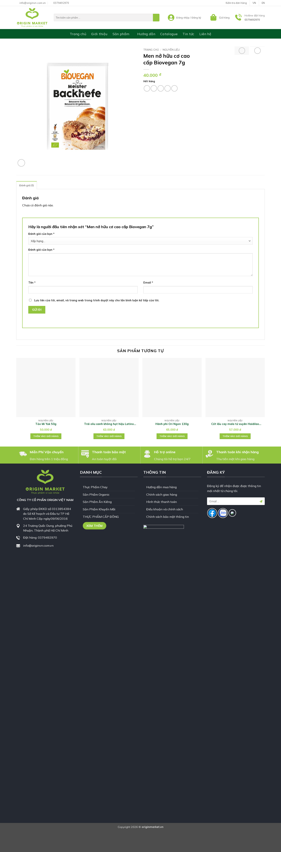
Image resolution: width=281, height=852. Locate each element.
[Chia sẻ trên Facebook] (147, 88)
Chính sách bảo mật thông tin (167, 517)
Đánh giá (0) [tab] (26, 185)
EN (263, 2)
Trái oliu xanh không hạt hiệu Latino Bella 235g (109, 424)
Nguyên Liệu (171, 49)
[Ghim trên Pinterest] (167, 88)
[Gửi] (156, 17)
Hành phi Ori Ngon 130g (172, 424)
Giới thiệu (99, 34)
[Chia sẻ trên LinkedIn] (174, 88)
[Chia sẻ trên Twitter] (154, 88)
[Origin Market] (32, 18)
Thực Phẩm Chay (95, 487)
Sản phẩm (121, 34)
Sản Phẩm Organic (96, 494)
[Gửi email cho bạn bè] (161, 88)
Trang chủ (78, 34)
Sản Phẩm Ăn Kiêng (97, 502)
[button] (219, 18)
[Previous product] (257, 50)
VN (254, 2)
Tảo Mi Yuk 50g (45, 424)
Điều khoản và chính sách (164, 509)
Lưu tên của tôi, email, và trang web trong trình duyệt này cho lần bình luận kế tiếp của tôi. (96, 300)
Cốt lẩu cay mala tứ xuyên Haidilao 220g (235, 424)
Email (148, 282)
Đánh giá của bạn (41, 234)
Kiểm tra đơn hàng (236, 2)
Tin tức (188, 34)
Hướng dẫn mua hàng (161, 487)
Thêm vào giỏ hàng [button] (45, 436)
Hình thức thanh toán (161, 502)
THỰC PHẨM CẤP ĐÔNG (101, 517)
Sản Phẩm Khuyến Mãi (99, 509)
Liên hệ (205, 34)
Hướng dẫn (146, 34)
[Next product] (242, 50)
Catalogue (169, 34)
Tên (32, 282)
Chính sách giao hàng (161, 494)
